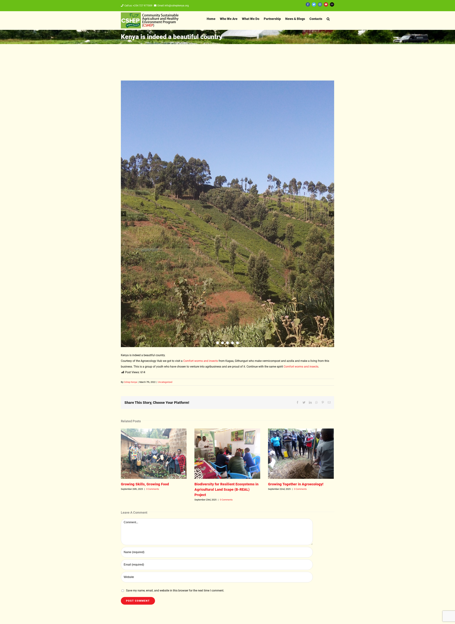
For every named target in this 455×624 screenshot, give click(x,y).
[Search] (328, 18)
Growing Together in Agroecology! (301, 453)
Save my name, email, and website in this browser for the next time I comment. (175, 590)
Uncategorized (165, 382)
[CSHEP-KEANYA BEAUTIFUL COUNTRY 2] (227, 214)
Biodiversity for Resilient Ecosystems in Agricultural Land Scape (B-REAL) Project (227, 453)
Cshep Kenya (130, 382)
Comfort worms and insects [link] (200, 361)
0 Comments (152, 489)
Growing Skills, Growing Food (153, 453)
